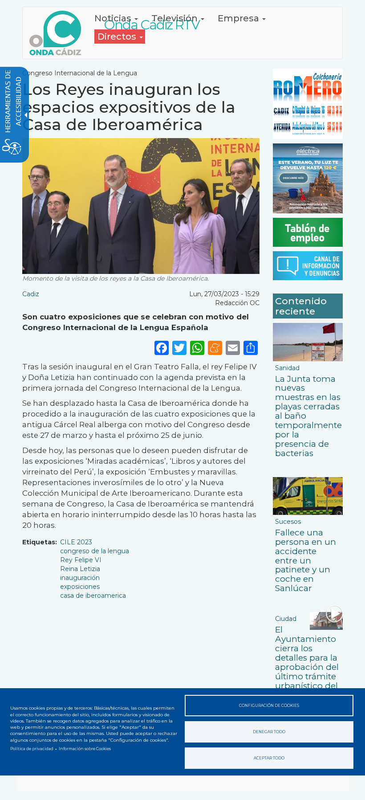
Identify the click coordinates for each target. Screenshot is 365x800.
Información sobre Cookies (85, 749)
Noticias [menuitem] (114, 18)
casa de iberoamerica (93, 596)
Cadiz (30, 294)
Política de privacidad (31, 749)
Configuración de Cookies (269, 705)
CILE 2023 (76, 542)
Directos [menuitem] (117, 36)
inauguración (80, 578)
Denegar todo (269, 732)
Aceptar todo (269, 758)
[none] (251, 347)
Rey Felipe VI (80, 560)
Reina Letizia (80, 569)
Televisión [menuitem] (175, 18)
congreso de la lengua (94, 551)
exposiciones (80, 587)
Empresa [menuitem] (239, 18)
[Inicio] (58, 33)
